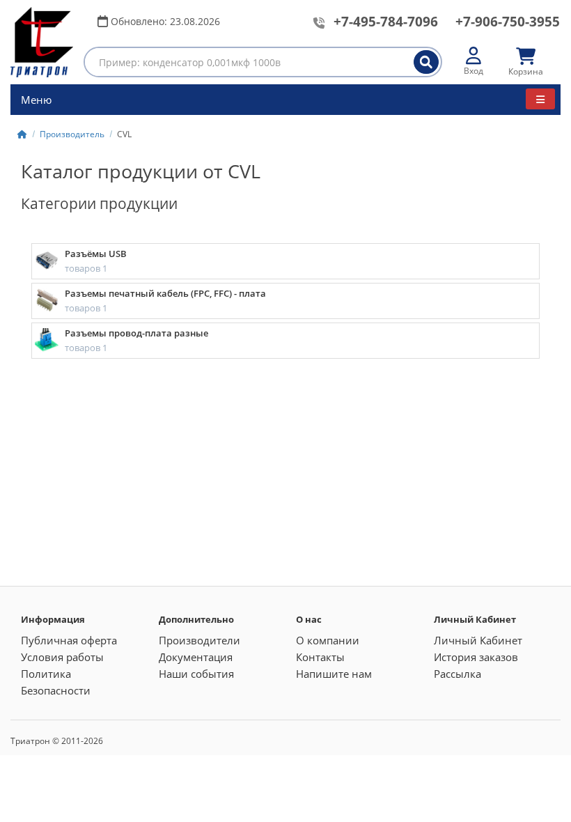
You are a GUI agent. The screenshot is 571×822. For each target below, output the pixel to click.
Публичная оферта (69, 640)
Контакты (320, 657)
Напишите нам (334, 674)
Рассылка (457, 674)
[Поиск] (426, 62)
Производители (199, 640)
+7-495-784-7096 (386, 22)
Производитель (72, 134)
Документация (196, 657)
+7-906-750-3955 (507, 22)
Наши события (196, 674)
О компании (327, 640)
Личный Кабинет (478, 640)
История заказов (476, 657)
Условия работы (62, 657)
